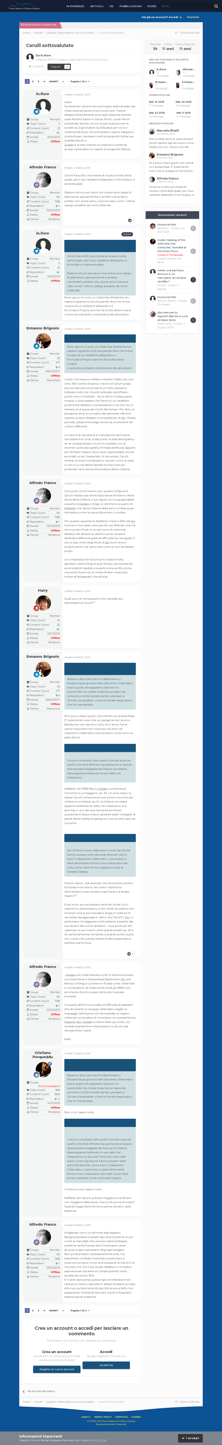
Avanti (53, 81)
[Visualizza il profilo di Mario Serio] (153, 314)
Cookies (136, 1417)
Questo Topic (200, 6)
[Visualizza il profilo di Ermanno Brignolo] (43, 341)
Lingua (85, 1417)
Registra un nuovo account (57, 1369)
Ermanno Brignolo (42, 328)
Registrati (193, 17)
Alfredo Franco (42, 167)
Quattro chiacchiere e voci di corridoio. (82, 59)
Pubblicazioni (130, 6)
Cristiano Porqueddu (42, 1055)
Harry (43, 590)
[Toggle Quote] (69, 243)
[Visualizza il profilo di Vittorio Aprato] (153, 299)
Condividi (37, 66)
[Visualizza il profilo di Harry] (43, 603)
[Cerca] (216, 6)
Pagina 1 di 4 (79, 81)
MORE (152, 6)
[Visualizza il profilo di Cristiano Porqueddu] (43, 1069)
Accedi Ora (106, 1365)
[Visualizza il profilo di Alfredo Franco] (43, 180)
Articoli (97, 6)
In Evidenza (75, 6)
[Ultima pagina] (63, 81)
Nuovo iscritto (166, 224)
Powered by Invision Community (111, 1424)
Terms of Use (97, 1440)
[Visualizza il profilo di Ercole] (153, 272)
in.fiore (42, 94)
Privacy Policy (103, 1417)
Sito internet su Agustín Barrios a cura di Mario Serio (172, 316)
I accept (192, 1438)
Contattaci (121, 1417)
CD (111, 6)
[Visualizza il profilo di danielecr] (153, 226)
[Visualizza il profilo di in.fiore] (30, 57)
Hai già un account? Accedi (160, 17)
